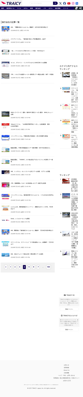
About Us (66, 370)
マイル (19, 8)
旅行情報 (57, 8)
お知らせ (66, 365)
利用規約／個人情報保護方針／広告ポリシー (66, 378)
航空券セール (10, 8)
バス (44, 8)
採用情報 (66, 367)
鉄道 (31, 8)
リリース (65, 8)
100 (48, 267)
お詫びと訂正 (67, 380)
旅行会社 (38, 8)
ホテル (26, 8)
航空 (2, 8)
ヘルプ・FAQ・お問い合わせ (66, 375)
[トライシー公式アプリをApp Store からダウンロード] (11, 373)
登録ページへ (69, 309)
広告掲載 (66, 373)
